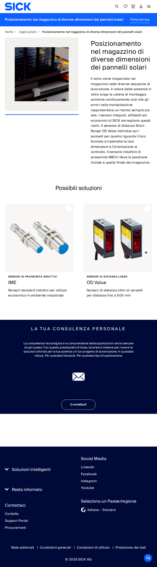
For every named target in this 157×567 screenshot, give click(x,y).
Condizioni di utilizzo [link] (94, 547)
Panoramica (139, 19)
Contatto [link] (12, 514)
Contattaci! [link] (78, 404)
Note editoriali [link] (23, 547)
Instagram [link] (89, 481)
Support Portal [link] (16, 521)
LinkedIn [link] (87, 467)
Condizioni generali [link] (56, 547)
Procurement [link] (15, 528)
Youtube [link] (87, 488)
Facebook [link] (89, 474)
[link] (18, 6)
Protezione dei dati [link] (131, 547)
